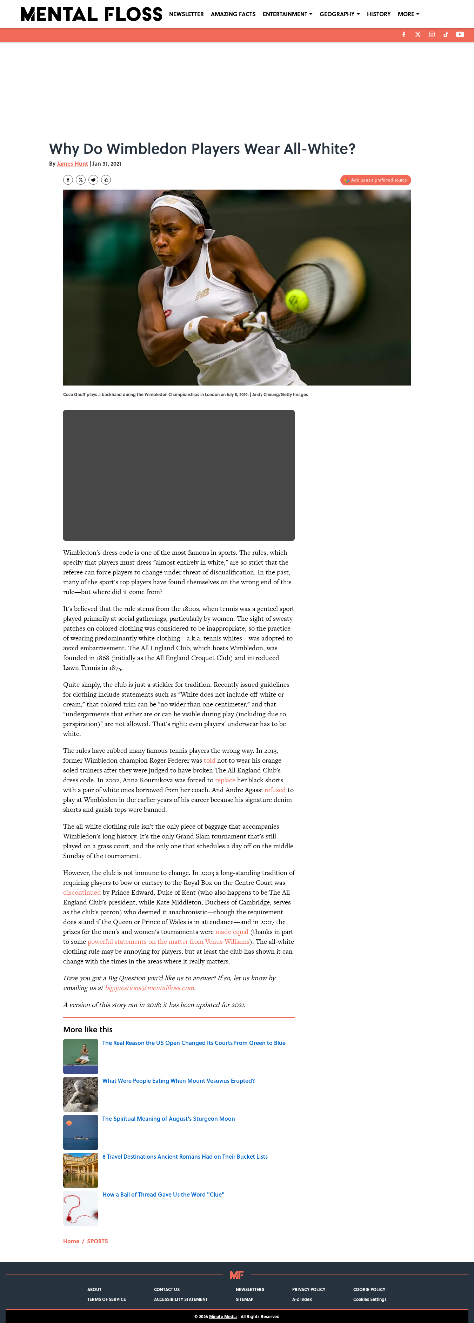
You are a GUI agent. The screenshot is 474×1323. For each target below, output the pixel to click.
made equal (231, 931)
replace (225, 780)
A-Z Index (302, 1299)
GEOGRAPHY (337, 14)
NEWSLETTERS (250, 1289)
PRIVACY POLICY (308, 1289)
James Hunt (72, 163)
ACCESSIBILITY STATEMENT (181, 1299)
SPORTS (97, 1241)
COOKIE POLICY (369, 1289)
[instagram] (432, 34)
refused (275, 790)
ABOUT (94, 1289)
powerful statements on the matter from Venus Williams (168, 941)
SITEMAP (244, 1299)
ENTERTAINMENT (285, 14)
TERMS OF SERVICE (106, 1299)
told (209, 760)
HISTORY (379, 14)
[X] (418, 34)
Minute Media (223, 1316)
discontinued (82, 892)
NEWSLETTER (186, 14)
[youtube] (460, 34)
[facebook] (404, 34)
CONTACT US (167, 1289)
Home (71, 1241)
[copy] (106, 180)
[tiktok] (445, 34)
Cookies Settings (370, 1299)
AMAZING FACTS (233, 14)
